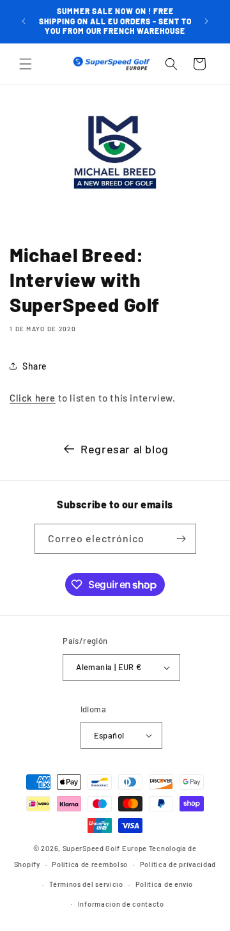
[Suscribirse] (181, 539)
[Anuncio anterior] (24, 21)
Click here (33, 397)
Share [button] (34, 366)
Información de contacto (121, 904)
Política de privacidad (178, 864)
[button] (26, 64)
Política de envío (164, 884)
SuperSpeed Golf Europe (105, 848)
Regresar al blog (124, 449)
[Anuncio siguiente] (206, 21)
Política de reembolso (90, 864)
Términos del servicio (86, 884)
